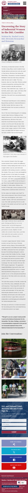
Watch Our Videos (15, 465)
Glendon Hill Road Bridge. (10, 486)
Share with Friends (15, 442)
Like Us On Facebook (16, 457)
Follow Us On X (15, 450)
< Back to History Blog (7, 23)
